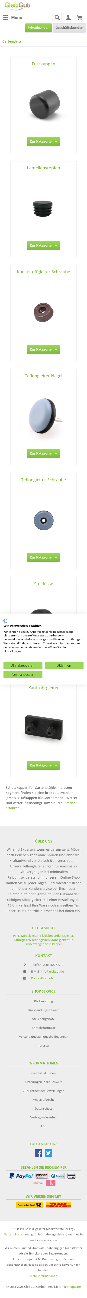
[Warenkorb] (79, 17)
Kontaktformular (43, 978)
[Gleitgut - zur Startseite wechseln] (17, 6)
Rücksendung (43, 1001)
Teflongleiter (40, 940)
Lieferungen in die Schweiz (43, 1082)
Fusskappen (43, 64)
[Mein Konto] (68, 17)
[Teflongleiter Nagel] (43, 416)
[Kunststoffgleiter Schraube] (43, 312)
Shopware (74, 1287)
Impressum (44, 1045)
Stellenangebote (43, 1019)
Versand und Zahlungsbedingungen (43, 1036)
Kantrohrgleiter (43, 687)
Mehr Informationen (43, 1276)
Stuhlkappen (54, 944)
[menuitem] (12, 17)
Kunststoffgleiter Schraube (43, 271)
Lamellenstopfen (43, 168)
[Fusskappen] (43, 104)
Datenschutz (43, 1108)
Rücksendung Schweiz (43, 1010)
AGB (43, 1126)
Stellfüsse (43, 583)
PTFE (16, 935)
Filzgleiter (66, 935)
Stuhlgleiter (22, 940)
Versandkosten (14, 1234)
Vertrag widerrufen (43, 1117)
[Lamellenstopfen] (43, 208)
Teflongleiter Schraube (43, 479)
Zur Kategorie (41, 141)
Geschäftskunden (43, 1073)
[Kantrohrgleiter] (43, 728)
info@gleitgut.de (52, 971)
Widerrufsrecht (43, 1099)
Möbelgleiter (30, 935)
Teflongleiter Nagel (43, 375)
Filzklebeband (49, 935)
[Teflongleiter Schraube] (43, 520)
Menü (16, 17)
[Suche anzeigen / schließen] (56, 17)
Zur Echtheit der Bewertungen (43, 1091)
